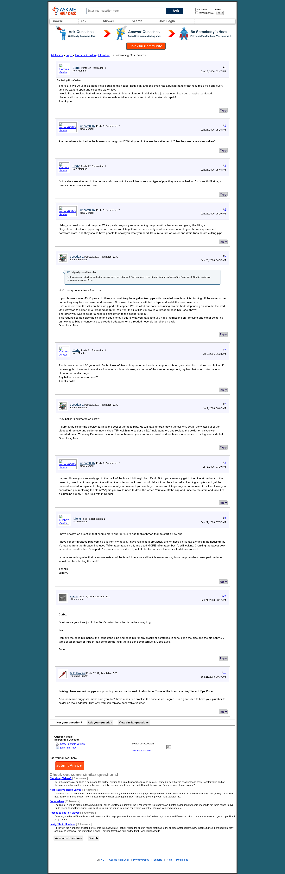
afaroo (74, 596)
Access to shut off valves (64, 812)
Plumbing (104, 55)
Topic (69, 55)
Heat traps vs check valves (65, 789)
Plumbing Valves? (61, 778)
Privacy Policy (141, 859)
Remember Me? (206, 13)
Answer (108, 21)
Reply (223, 110)
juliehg (77, 518)
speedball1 (77, 256)
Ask (175, 11)
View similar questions (134, 722)
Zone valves (57, 801)
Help (169, 859)
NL (102, 859)
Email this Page (68, 747)
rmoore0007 (87, 126)
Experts (158, 859)
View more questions (68, 838)
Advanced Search (141, 750)
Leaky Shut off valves (62, 824)
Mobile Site (182, 859)
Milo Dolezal (78, 673)
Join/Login (167, 21)
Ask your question (100, 722)
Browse (57, 21)
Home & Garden (85, 55)
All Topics (57, 55)
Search (137, 21)
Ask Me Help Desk (119, 859)
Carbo (76, 67)
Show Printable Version (72, 744)
